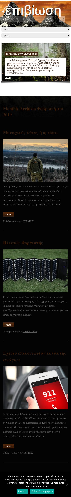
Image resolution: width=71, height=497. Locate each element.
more (8, 77)
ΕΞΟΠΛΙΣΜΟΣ (30, 331)
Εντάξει (22, 491)
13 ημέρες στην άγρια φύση (21, 53)
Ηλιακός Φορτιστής (23, 243)
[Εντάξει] (67, 484)
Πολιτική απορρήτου (42, 491)
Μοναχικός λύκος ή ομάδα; (30, 132)
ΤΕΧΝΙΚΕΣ (28, 221)
